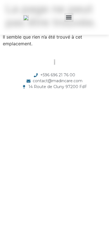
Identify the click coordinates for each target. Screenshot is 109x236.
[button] (69, 17)
